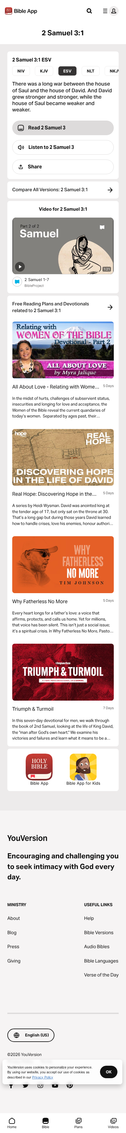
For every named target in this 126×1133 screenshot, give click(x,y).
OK (109, 1071)
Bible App (39, 783)
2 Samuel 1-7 (41, 279)
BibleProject (34, 285)
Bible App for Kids (83, 783)
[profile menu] (109, 11)
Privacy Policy (42, 1077)
